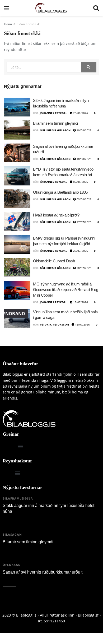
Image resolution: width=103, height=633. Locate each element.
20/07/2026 (83, 268)
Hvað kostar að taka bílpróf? (56, 215)
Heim (8, 24)
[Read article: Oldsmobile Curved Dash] (17, 267)
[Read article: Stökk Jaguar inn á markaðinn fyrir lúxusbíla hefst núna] (17, 107)
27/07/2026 (83, 222)
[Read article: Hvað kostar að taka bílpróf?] (17, 221)
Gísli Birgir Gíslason (55, 130)
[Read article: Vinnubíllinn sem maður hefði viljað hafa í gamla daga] (17, 318)
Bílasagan (12, 534)
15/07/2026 (82, 324)
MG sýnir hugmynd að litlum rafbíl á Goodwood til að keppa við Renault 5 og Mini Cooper (65, 289)
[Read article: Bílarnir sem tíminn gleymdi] (17, 130)
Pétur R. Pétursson (54, 324)
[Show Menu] (6, 8)
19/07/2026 (80, 302)
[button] (20, 446)
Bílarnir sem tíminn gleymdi (55, 123)
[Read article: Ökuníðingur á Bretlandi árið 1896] (17, 199)
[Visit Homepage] (51, 8)
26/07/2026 (80, 251)
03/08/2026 (83, 199)
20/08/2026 (80, 113)
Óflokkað (12, 565)
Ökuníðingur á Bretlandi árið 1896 (60, 192)
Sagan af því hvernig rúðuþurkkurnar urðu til (44, 572)
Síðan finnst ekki (28, 24)
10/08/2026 (83, 130)
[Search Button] (96, 8)
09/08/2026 (80, 182)
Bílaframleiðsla (18, 498)
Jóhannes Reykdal (53, 113)
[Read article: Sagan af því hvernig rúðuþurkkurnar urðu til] (17, 153)
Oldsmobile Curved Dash (54, 261)
